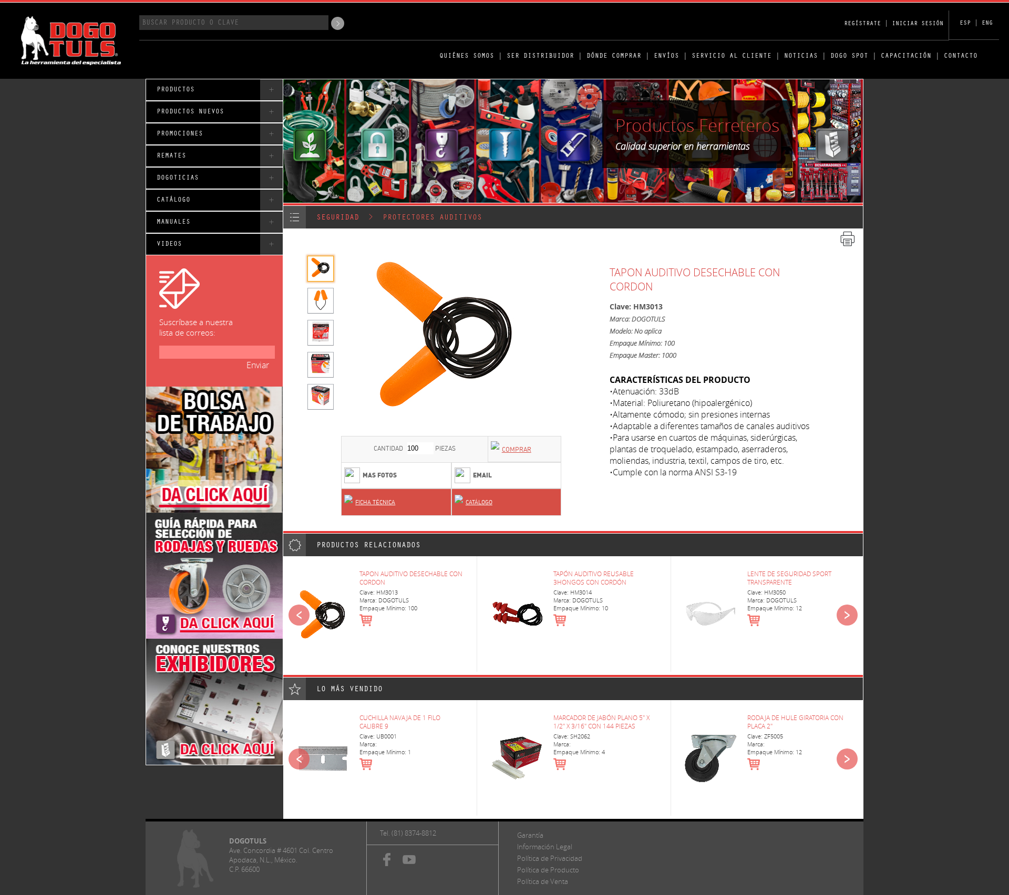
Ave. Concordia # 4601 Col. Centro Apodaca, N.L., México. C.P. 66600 (281, 860)
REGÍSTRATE (862, 24)
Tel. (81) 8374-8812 (408, 833)
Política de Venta (542, 881)
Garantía (530, 835)
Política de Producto (548, 870)
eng (987, 23)
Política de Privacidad (549, 858)
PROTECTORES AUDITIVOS (432, 218)
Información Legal (544, 846)
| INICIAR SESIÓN (913, 24)
